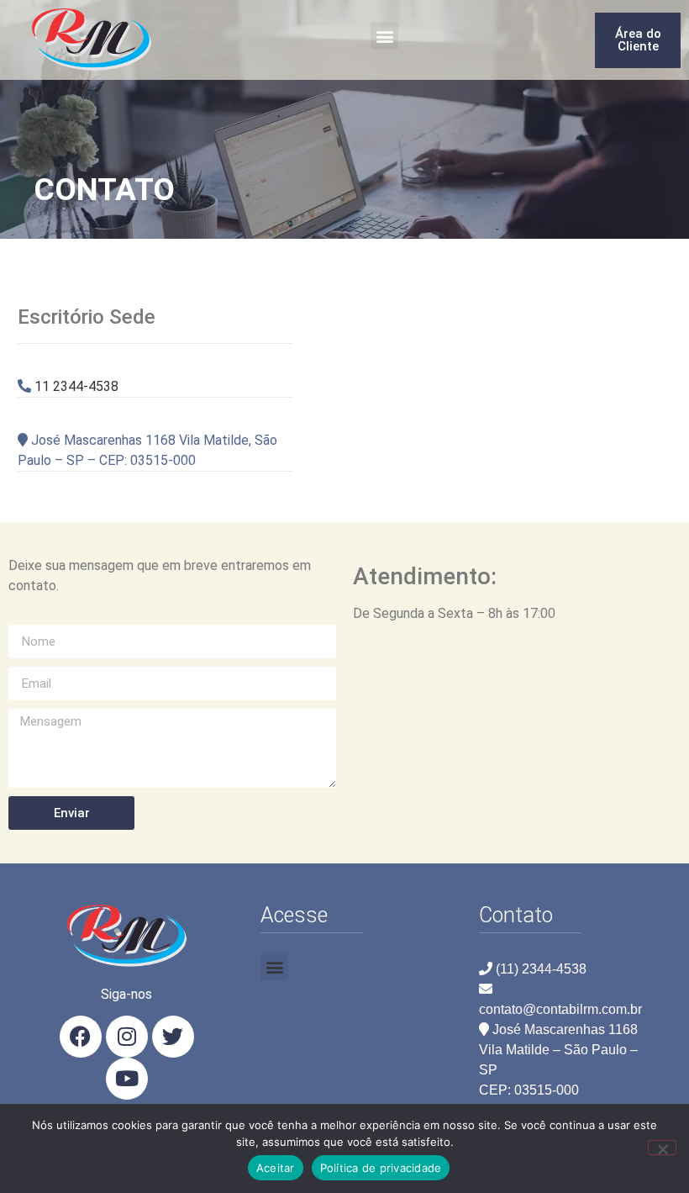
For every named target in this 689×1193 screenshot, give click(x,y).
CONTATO (104, 190)
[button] (384, 36)
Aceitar (275, 1168)
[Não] (662, 1147)
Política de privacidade (381, 1168)
